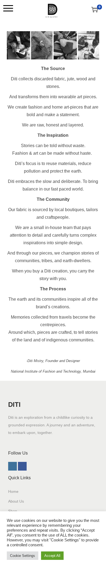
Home (13, 491)
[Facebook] (22, 466)
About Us (16, 501)
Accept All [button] (52, 556)
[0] (94, 9)
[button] (8, 8)
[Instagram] (12, 466)
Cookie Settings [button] (22, 556)
